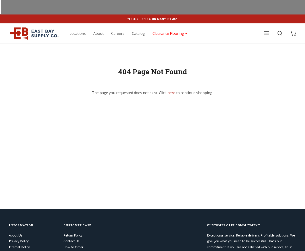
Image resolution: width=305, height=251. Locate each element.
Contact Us (71, 241)
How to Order (73, 247)
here (171, 92)
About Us (15, 235)
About (98, 33)
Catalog (138, 33)
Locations (77, 33)
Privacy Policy (19, 241)
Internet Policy (19, 247)
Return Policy (72, 235)
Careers (117, 33)
